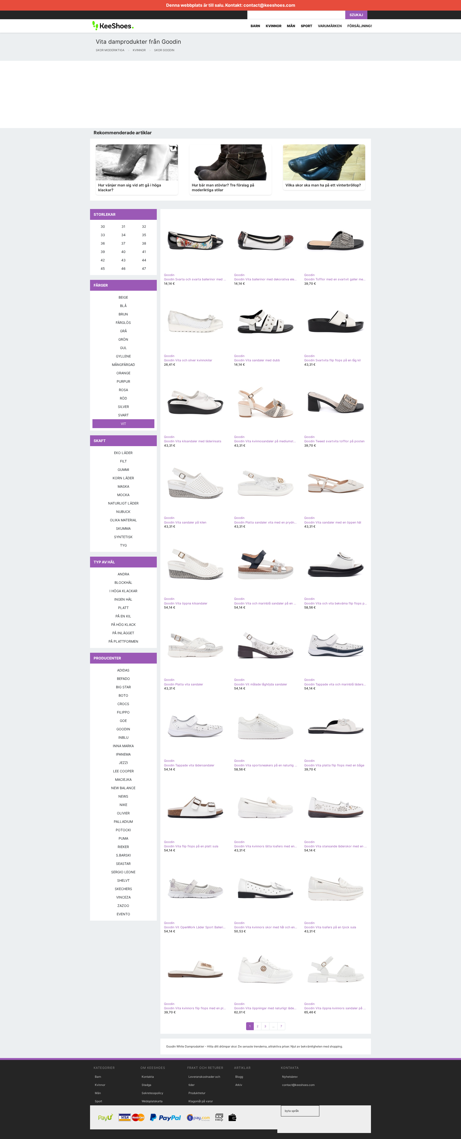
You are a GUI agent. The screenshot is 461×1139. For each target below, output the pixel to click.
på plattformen (123, 641)
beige (123, 297)
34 (123, 235)
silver (123, 407)
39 (103, 252)
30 (103, 226)
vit (123, 424)
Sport (98, 1101)
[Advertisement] (144, 94)
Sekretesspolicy (152, 1093)
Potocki (123, 830)
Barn (98, 1076)
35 (144, 235)
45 (103, 268)
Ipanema (123, 754)
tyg (123, 545)
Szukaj (356, 15)
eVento (123, 914)
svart (123, 415)
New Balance (123, 788)
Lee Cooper (123, 771)
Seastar (123, 864)
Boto (123, 695)
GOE (123, 721)
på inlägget (123, 633)
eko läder (123, 453)
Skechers (123, 889)
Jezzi (123, 763)
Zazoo (123, 906)
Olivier (123, 813)
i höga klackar (123, 591)
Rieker (123, 847)
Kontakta (148, 1076)
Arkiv (238, 1085)
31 (123, 226)
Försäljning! (359, 26)
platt (123, 608)
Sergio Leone (123, 872)
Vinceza (123, 897)
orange (123, 373)
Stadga (146, 1085)
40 (123, 252)
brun (123, 314)
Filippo (123, 712)
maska (123, 486)
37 (123, 243)
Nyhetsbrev (290, 1076)
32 (144, 226)
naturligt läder (123, 503)
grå (123, 331)
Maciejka (123, 779)
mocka (123, 495)
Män (98, 1093)
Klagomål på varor (200, 1101)
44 (144, 260)
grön (123, 339)
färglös (123, 322)
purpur (123, 381)
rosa (123, 390)
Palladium (123, 821)
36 (103, 243)
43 (123, 260)
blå (123, 306)
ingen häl (123, 599)
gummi (123, 470)
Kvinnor (100, 1085)
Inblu (123, 737)
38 (144, 243)
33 (103, 235)
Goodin (123, 729)
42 (103, 260)
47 (144, 268)
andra (123, 574)
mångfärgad (123, 365)
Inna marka (123, 746)
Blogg (239, 1076)
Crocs (123, 704)
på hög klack (123, 624)
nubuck (123, 512)
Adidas (123, 670)
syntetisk (123, 537)
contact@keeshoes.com (269, 5)
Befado (123, 679)
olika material (123, 520)
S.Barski (123, 855)
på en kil (123, 616)
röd (123, 398)
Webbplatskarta (152, 1101)
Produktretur (196, 1093)
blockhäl (123, 582)
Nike (123, 805)
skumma (123, 528)
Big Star (123, 687)
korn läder (123, 478)
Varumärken (330, 26)
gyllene (123, 356)
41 (144, 252)
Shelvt (123, 880)
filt (123, 461)
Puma (123, 838)
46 (123, 268)
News (123, 796)
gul (123, 348)
